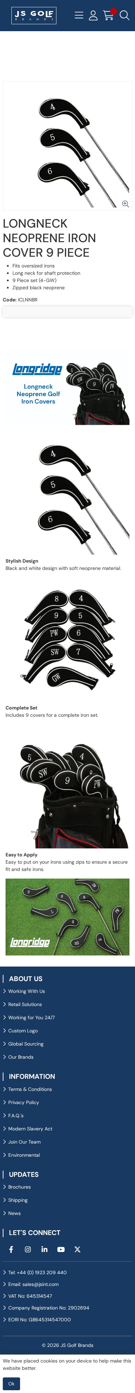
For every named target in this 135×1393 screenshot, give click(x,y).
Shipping (18, 1200)
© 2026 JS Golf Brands (67, 1345)
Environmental (24, 1155)
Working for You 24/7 (31, 1017)
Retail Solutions (25, 1004)
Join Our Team (24, 1142)
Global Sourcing (26, 1044)
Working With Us (26, 991)
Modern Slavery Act (30, 1129)
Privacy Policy (23, 1102)
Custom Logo (23, 1031)
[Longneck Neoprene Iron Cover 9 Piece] (67, 146)
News (14, 1213)
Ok (11, 1384)
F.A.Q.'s (16, 1115)
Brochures (19, 1187)
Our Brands (21, 1057)
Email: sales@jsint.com (33, 1284)
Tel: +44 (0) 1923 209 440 (37, 1272)
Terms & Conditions (30, 1089)
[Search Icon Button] (124, 15)
